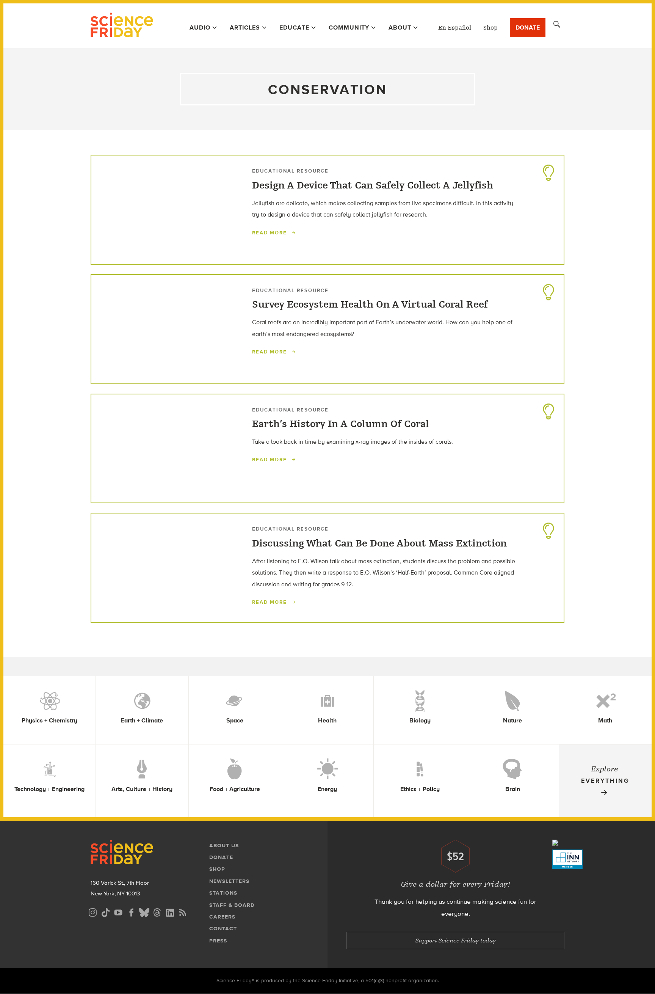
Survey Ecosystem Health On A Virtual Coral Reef (370, 304)
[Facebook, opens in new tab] (131, 911)
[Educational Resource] (548, 170)
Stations (223, 893)
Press (218, 940)
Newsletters (229, 881)
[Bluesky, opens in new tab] (144, 911)
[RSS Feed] (182, 911)
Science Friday (122, 26)
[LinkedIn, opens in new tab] (170, 911)
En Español (454, 27)
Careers (222, 917)
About (400, 27)
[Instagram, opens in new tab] (92, 911)
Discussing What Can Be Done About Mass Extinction (379, 543)
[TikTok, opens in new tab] (105, 911)
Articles (245, 27)
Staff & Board (232, 905)
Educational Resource (290, 171)
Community (349, 27)
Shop (490, 27)
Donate (528, 27)
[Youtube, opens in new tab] (118, 911)
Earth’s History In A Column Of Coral (340, 424)
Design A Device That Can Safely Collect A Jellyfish (372, 185)
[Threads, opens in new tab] (157, 911)
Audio (200, 27)
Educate (294, 27)
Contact (223, 928)
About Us (224, 845)
